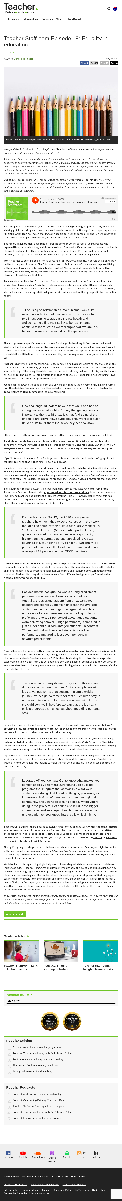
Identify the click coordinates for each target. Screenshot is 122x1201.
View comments (15, 914)
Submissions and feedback (45, 1184)
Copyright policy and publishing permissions (26, 1193)
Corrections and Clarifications (90, 1189)
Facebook (111, 837)
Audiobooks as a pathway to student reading (38, 1059)
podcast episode (23, 738)
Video (59, 19)
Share (84, 63)
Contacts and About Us (74, 1184)
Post (93, 63)
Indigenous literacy (23, 858)
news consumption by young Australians (36, 367)
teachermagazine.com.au (77, 354)
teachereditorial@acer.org (35, 841)
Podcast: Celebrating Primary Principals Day (38, 1100)
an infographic (100, 458)
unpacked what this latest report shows (66, 492)
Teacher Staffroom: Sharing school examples (38, 1106)
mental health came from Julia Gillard (84, 281)
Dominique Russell (23, 58)
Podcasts (47, 19)
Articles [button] (13, 19)
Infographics (30, 19)
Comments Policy (62, 1189)
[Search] (109, 8)
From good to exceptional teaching (32, 1071)
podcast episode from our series (84, 650)
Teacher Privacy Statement (35, 1189)
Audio (8, 52)
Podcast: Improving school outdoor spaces (37, 1118)
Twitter (97, 837)
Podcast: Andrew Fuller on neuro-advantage (38, 1094)
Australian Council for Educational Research (32, 1176)
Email (103, 63)
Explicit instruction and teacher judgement (37, 1047)
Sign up (16, 1000)
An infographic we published (37, 230)
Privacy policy (11, 1189)
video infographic (90, 478)
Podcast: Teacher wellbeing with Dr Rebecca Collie (42, 1053)
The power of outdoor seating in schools (35, 1065)
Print (113, 63)
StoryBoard (74, 19)
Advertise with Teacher (15, 1184)
